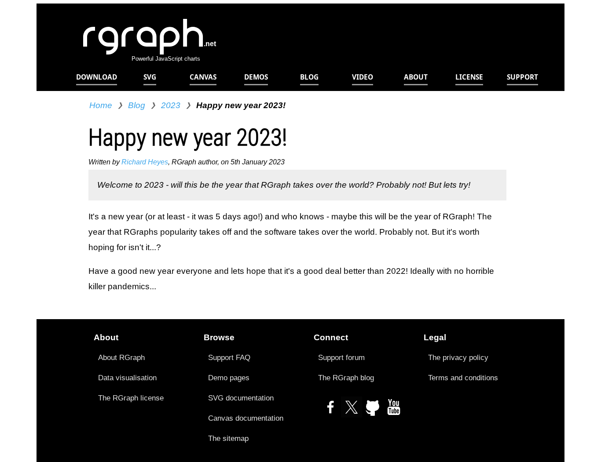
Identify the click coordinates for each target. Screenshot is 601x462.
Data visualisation (127, 377)
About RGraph (121, 357)
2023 (170, 105)
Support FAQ (229, 357)
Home (100, 105)
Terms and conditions (463, 377)
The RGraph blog (346, 377)
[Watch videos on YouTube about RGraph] (393, 411)
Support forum (341, 357)
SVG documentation (241, 397)
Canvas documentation (245, 418)
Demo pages (228, 377)
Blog (136, 105)
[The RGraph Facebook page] (330, 411)
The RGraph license (131, 397)
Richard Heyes (144, 162)
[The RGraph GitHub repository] (372, 411)
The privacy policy (458, 357)
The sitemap (228, 438)
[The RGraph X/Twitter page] (351, 411)
